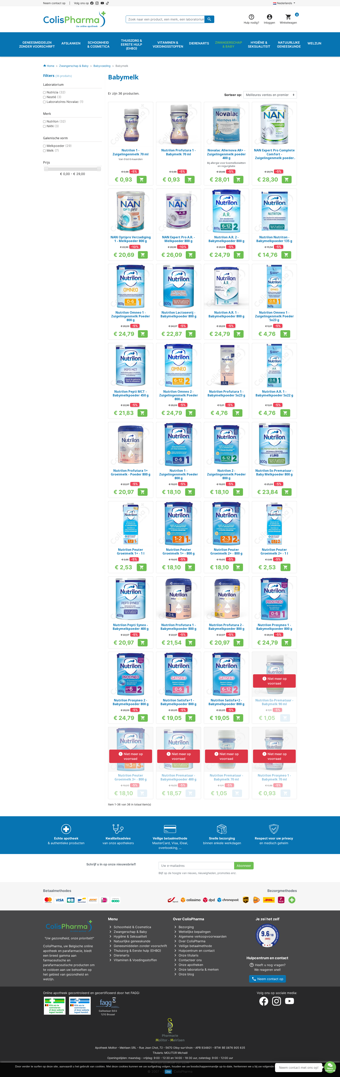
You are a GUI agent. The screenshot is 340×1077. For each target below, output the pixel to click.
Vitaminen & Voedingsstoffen (132, 960)
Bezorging (183, 927)
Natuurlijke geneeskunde (129, 941)
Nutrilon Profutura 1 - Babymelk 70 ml (178, 152)
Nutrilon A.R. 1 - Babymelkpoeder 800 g (226, 314)
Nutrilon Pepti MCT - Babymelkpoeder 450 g (131, 393)
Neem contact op (54, 3)
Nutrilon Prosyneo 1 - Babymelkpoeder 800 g (274, 627)
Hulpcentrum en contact (194, 951)
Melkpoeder (59, 146)
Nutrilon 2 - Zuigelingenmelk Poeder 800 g (226, 474)
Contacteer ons (187, 960)
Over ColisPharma (189, 941)
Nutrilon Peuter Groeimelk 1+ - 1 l (130, 551)
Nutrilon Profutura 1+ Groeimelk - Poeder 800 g (130, 472)
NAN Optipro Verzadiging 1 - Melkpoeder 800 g (131, 239)
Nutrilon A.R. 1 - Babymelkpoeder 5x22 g (274, 393)
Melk (53, 150)
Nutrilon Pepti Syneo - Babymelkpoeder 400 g (131, 627)
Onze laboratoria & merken (196, 969)
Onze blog (183, 974)
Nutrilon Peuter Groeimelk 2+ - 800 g (226, 551)
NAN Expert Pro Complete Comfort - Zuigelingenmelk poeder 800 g (274, 156)
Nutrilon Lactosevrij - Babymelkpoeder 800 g (178, 314)
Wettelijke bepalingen (192, 932)
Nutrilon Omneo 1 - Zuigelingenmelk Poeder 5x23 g (274, 316)
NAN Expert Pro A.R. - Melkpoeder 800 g (178, 239)
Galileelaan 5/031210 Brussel (108, 1012)
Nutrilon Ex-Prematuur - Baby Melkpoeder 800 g (274, 472)
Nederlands (284, 3)
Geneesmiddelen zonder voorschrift (137, 946)
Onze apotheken (188, 965)
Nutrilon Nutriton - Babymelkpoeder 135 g (274, 239)
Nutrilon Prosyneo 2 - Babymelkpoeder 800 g (131, 702)
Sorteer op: (233, 95)
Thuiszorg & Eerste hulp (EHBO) (134, 951)
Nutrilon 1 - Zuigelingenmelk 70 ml (131, 152)
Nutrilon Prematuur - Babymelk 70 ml (226, 777)
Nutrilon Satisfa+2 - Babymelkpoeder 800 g (226, 702)
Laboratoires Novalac (65, 102)
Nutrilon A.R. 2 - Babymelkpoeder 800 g (226, 239)
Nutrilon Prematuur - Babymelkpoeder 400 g (178, 777)
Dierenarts (118, 955)
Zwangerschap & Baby (127, 932)
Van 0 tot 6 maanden (131, 159)
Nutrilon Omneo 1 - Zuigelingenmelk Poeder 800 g (130, 316)
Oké (168, 1071)
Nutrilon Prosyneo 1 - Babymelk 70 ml (274, 777)
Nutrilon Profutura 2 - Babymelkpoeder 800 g (226, 627)
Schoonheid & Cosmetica (129, 927)
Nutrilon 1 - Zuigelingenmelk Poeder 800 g (178, 474)
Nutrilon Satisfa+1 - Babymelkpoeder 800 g (178, 702)
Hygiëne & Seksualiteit (127, 936)
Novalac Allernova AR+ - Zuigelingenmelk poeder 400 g (226, 154)
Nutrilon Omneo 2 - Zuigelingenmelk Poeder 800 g (178, 395)
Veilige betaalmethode (192, 946)
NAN (53, 126)
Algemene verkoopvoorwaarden (199, 936)
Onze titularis (185, 955)
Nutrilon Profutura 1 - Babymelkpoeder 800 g (178, 627)
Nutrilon (56, 121)
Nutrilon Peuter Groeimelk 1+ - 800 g (179, 551)
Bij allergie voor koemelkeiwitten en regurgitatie (226, 164)
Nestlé (54, 97)
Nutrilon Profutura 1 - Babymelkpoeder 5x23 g (226, 393)
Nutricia (56, 92)
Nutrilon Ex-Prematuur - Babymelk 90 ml (274, 702)
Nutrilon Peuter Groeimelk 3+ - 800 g (131, 777)
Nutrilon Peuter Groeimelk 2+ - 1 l (274, 551)
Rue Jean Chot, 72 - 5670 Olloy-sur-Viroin (166, 1047)
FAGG (135, 993)
